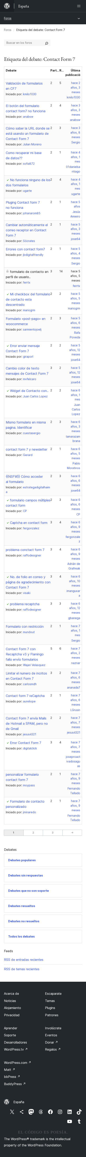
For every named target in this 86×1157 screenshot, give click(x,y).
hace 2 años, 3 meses (75, 87)
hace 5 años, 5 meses (75, 275)
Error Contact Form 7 (25, 743)
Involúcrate (53, 1028)
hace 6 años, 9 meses (75, 526)
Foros (7, 18)
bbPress (12, 1077)
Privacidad (12, 1015)
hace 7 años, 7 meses (75, 722)
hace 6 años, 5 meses (75, 453)
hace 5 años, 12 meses (74, 350)
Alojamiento (12, 1008)
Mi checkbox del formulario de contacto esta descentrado (28, 299)
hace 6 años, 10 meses (74, 581)
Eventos (51, 1035)
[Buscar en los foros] (46, 43)
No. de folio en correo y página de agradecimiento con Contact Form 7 (28, 582)
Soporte (10, 1035)
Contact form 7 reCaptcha (25, 696)
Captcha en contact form (28, 523)
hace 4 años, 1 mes (75, 157)
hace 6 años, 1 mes (75, 395)
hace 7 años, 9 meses (75, 778)
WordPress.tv (16, 1049)
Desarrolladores (15, 1042)
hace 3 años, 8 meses (75, 132)
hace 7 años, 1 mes (75, 630)
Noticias (10, 1001)
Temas (50, 1001)
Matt (9, 1070)
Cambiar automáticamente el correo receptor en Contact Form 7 (27, 230)
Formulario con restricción (25, 626)
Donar (51, 1042)
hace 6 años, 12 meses (74, 608)
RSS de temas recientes (21, 969)
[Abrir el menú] (79, 6)
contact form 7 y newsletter (26, 449)
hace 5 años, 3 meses (75, 229)
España (18, 1102)
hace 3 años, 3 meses (75, 110)
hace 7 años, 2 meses (75, 653)
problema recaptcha (24, 604)
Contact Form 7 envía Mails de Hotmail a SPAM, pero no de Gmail (27, 723)
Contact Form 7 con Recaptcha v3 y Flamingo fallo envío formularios (25, 654)
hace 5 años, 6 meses (75, 322)
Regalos (53, 1049)
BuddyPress (15, 1084)
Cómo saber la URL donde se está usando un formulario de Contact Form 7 (28, 133)
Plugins (50, 1008)
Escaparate (53, 994)
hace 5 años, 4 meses (75, 253)
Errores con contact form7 (25, 249)
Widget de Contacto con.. (29, 391)
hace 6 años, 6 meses (75, 480)
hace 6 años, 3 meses (75, 426)
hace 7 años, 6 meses (75, 677)
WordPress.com (17, 1063)
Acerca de (11, 994)
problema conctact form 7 (25, 550)
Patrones (51, 1015)
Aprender (10, 1028)
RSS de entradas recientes (23, 960)
